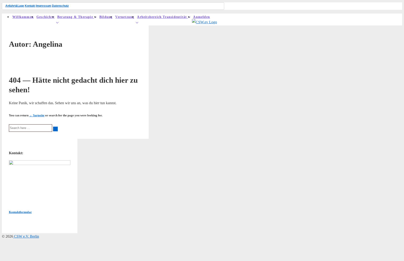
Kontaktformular (20, 212)
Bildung (105, 17)
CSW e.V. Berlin (26, 236)
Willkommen (23, 17)
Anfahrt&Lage (14, 5)
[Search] (55, 129)
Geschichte (45, 17)
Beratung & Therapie (75, 17)
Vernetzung (124, 17)
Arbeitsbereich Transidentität (162, 17)
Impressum (43, 5)
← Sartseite (36, 115)
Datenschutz (60, 5)
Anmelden (201, 17)
